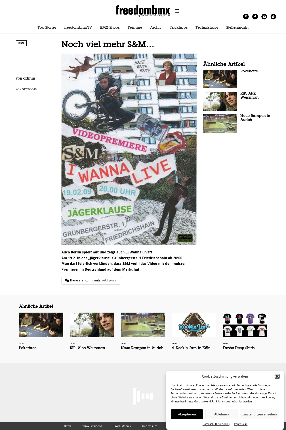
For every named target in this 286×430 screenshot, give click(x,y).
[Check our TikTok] (273, 16)
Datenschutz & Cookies (216, 424)
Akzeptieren (187, 414)
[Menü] (177, 11)
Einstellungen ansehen (259, 414)
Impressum (241, 424)
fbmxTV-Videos (92, 426)
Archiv (156, 28)
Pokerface (236, 79)
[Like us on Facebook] (255, 16)
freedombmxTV (78, 28)
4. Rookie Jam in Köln (194, 334)
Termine (135, 28)
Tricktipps (178, 28)
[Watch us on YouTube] (264, 16)
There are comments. (93, 280)
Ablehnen (221, 414)
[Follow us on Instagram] (246, 16)
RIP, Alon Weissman (236, 101)
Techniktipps (207, 28)
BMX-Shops (110, 28)
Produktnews (122, 426)
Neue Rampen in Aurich (236, 123)
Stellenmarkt (237, 28)
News (21, 43)
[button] (277, 376)
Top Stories (47, 28)
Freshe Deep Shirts (245, 334)
